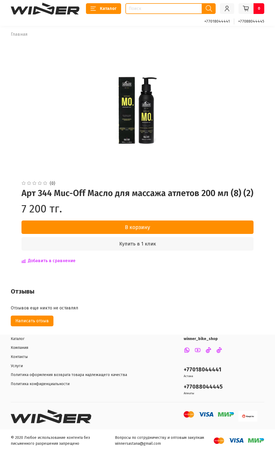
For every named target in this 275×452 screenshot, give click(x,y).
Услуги (17, 366)
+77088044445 (251, 21)
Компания (19, 347)
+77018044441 (217, 21)
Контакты (19, 357)
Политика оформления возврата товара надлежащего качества (69, 375)
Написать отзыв (32, 320)
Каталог (108, 8)
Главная (19, 34)
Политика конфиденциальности (40, 384)
